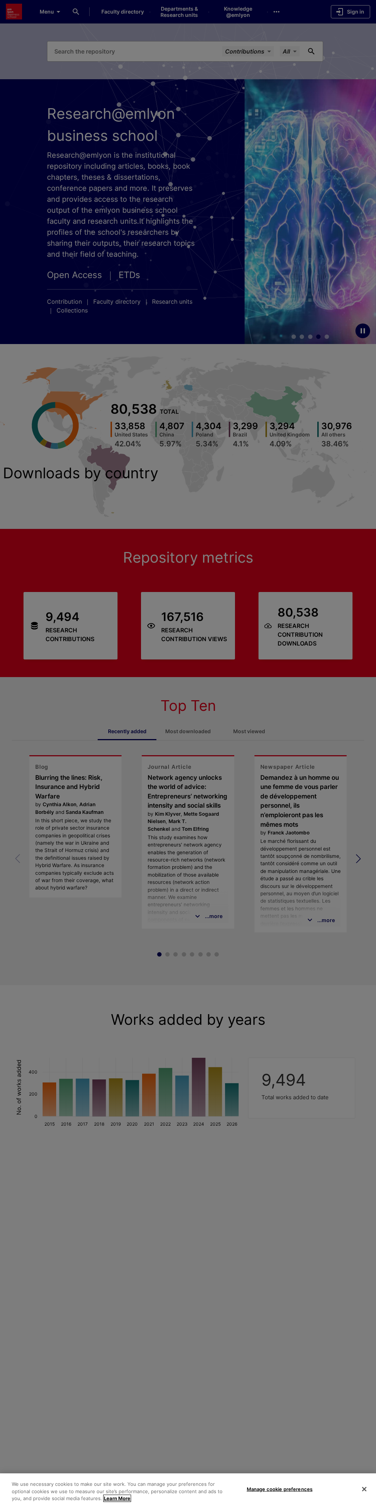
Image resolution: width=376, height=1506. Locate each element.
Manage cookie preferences (279, 1489)
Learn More (117, 1498)
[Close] (364, 1489)
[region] (188, 1489)
